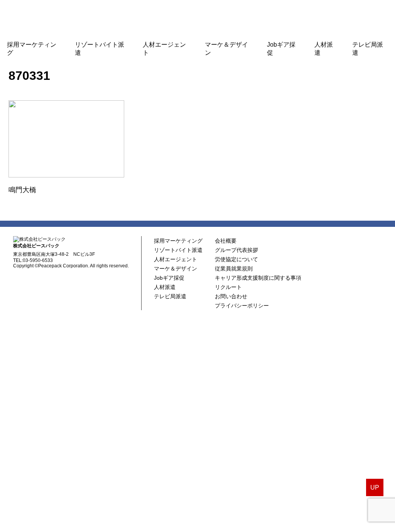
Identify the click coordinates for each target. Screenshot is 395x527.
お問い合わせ (231, 296)
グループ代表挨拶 (236, 250)
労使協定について (236, 259)
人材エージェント (164, 48)
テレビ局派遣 (367, 48)
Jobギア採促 (281, 48)
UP (374, 487)
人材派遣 (323, 48)
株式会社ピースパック (197, 18)
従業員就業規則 (234, 268)
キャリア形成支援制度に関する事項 (258, 278)
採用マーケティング (31, 48)
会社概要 (225, 241)
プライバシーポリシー (242, 305)
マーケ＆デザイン (226, 48)
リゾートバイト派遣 (99, 48)
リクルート (228, 287)
